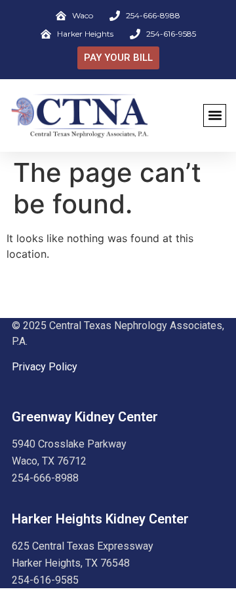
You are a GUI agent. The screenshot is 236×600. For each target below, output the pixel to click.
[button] (214, 115)
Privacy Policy (44, 367)
